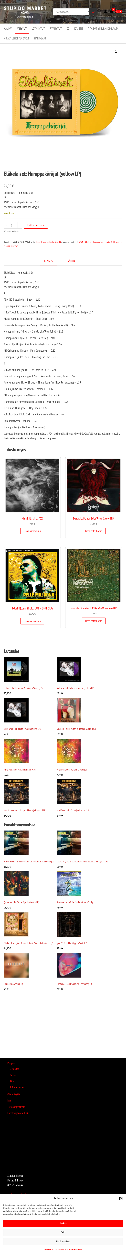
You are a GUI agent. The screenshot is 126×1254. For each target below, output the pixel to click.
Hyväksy (63, 1223)
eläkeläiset (88, 242)
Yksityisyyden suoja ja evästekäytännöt (68, 1249)
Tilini (12, 1081)
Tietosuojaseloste (16, 1107)
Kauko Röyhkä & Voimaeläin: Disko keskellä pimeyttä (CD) (29, 861)
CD (68, 28)
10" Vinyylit (38, 28)
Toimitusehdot (17, 1087)
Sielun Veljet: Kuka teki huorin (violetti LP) (75, 688)
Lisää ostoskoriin (35, 225)
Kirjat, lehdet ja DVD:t (16, 38)
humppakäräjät (107, 242)
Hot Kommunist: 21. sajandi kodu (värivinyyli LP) (25, 810)
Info (9, 1100)
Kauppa (8, 28)
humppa (96, 242)
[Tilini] (105, 11)
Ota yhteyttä (13, 1094)
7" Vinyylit (56, 28)
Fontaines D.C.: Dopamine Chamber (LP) (74, 983)
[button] (121, 1198)
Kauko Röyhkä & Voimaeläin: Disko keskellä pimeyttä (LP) (82, 861)
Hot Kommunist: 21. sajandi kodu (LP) (73, 810)
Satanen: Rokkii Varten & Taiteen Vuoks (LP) (23, 688)
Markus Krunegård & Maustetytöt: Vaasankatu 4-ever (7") (29, 943)
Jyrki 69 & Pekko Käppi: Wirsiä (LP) (72, 943)
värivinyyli (15, 245)
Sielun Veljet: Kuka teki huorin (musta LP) (22, 728)
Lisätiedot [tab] (72, 261)
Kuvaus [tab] (48, 261)
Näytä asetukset (63, 1241)
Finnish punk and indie (45, 242)
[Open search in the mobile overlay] (75, 11)
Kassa (13, 1075)
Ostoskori (15, 1069)
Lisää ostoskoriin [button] (32, 531)
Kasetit (78, 28)
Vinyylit (22, 28)
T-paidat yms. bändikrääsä (103, 28)
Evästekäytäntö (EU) (17, 1113)
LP (114, 242)
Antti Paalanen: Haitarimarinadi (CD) (19, 769)
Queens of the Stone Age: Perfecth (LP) (21, 902)
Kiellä (63, 1232)
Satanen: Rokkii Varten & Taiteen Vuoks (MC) (76, 728)
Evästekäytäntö (48, 1249)
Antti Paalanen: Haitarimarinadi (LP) (72, 769)
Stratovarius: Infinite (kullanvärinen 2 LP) (75, 902)
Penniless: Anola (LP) (13, 983)
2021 (81, 242)
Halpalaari (40, 38)
